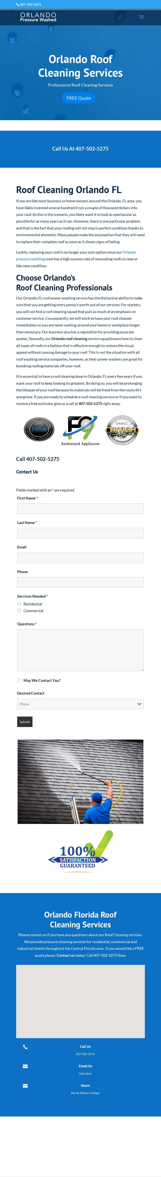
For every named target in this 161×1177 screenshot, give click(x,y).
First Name (27, 498)
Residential (32, 604)
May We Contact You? (42, 680)
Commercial (33, 610)
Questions (26, 623)
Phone (22, 571)
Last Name (27, 522)
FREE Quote (78, 98)
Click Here (85, 1073)
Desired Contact (30, 693)
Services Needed (32, 596)
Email (21, 547)
